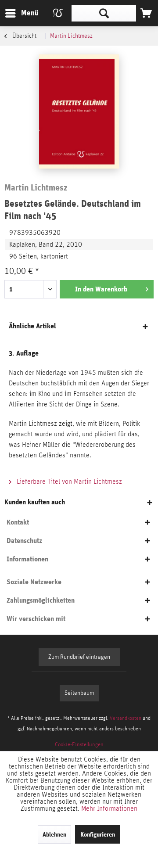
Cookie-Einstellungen (79, 744)
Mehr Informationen (109, 808)
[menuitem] (21, 13)
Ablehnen (54, 834)
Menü (23, 12)
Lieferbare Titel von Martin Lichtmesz (68, 481)
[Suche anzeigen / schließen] (103, 13)
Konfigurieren (97, 834)
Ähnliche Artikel (32, 326)
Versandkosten (125, 718)
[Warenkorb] (146, 13)
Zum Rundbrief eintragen (79, 657)
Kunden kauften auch (34, 502)
